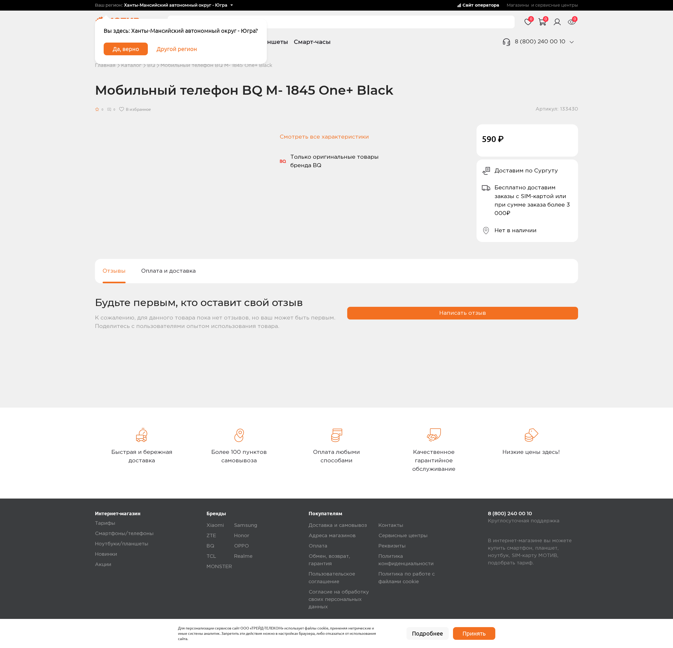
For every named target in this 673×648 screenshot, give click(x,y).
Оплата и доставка (168, 270)
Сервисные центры (403, 535)
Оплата (318, 546)
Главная (105, 65)
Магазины (518, 5)
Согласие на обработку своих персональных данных (339, 599)
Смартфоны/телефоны (124, 533)
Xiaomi (215, 525)
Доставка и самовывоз (338, 525)
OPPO (241, 546)
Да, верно (126, 49)
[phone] (571, 42)
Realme (243, 556)
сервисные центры (556, 5)
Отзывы (114, 270)
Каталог (131, 65)
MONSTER (219, 566)
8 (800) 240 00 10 (540, 41)
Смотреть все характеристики (324, 136)
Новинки (106, 554)
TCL (211, 556)
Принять (474, 633)
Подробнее (427, 633)
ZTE (211, 535)
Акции (103, 564)
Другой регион (177, 49)
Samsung (245, 525)
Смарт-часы (312, 41)
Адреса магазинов (332, 535)
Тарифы (105, 523)
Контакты (390, 525)
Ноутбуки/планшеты (121, 544)
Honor (241, 535)
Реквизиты (392, 546)
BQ (151, 65)
